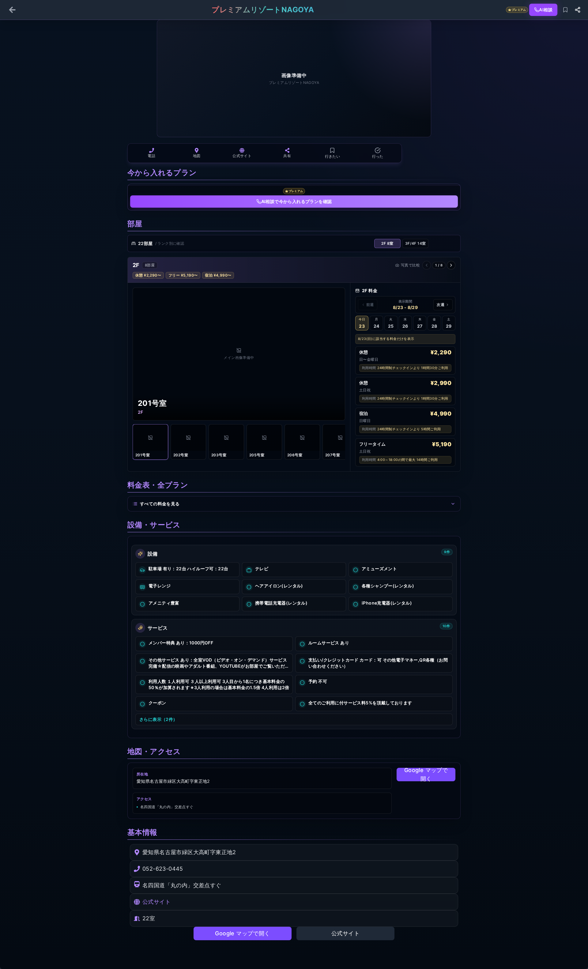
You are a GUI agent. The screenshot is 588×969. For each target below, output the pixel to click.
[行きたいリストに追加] (565, 9)
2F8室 (387, 243)
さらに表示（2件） (158, 719)
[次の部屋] (451, 265)
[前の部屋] (426, 265)
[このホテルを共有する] (577, 10)
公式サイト (156, 902)
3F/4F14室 (415, 243)
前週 (370, 304)
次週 (440, 304)
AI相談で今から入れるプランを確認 (296, 201)
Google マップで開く (426, 774)
